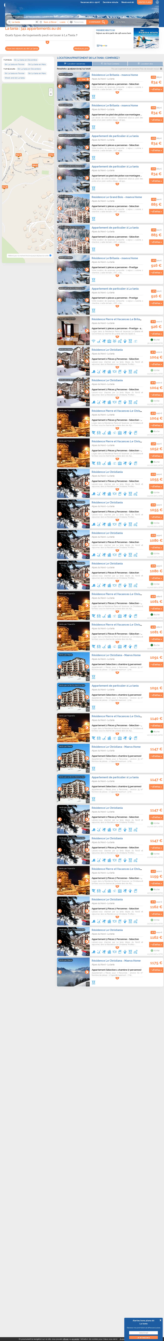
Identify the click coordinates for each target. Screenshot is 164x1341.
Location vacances (14, 17)
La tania (110, 79)
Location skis (48, 17)
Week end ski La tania (15, 78)
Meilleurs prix (81, 48)
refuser (66, 1339)
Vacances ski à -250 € (90, 2)
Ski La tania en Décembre (25, 60)
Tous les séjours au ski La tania (22, 48)
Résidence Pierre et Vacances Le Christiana (119, 410)
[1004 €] (8, 189)
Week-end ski (127, 2)
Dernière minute (110, 2)
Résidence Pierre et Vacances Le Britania (118, 319)
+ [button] (51, 90)
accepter (75, 1339)
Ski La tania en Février (14, 64)
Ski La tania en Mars (37, 64)
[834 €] (22, 157)
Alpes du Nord (99, 79)
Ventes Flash (144, 2)
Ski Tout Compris (32, 17)
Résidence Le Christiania (107, 349)
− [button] (51, 94)
